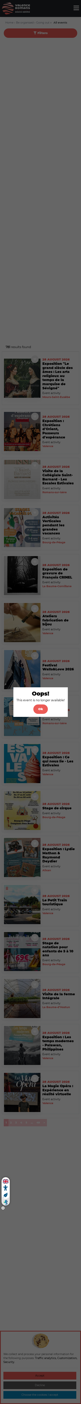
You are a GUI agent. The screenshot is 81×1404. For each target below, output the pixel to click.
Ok (40, 709)
